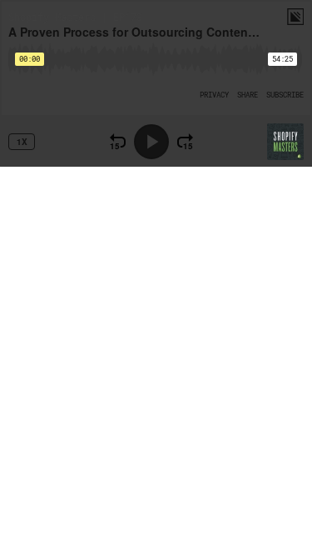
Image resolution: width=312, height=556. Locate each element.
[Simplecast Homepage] (295, 17)
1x (22, 142)
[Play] (151, 141)
